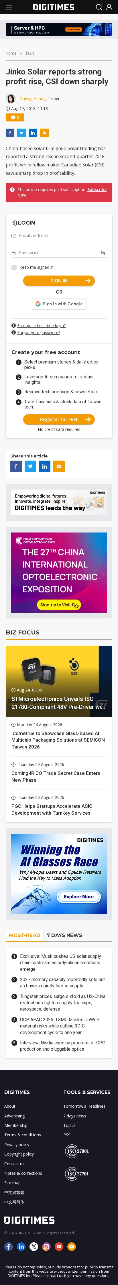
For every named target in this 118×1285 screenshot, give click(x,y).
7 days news (74, 1116)
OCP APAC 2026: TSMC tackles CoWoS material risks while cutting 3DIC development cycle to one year (59, 1026)
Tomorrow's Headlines (84, 1106)
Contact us (14, 1163)
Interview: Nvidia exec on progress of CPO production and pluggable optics (62, 1046)
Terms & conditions (22, 1134)
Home (11, 53)
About (9, 1106)
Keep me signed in (36, 267)
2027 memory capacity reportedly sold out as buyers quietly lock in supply (62, 983)
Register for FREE (59, 419)
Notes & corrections (23, 1173)
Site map (12, 1182)
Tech (29, 53)
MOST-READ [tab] (24, 935)
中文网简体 (14, 1202)
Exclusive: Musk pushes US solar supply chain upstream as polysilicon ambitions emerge (60, 963)
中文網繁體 (14, 1192)
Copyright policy (19, 1154)
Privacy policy (16, 1144)
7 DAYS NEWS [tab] (64, 935)
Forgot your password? (38, 332)
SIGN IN (59, 281)
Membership (15, 1125)
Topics (69, 1125)
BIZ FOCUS (23, 632)
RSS (66, 1134)
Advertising (14, 1116)
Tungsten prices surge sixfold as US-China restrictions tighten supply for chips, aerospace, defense (62, 1003)
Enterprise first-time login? (41, 325)
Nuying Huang (32, 98)
